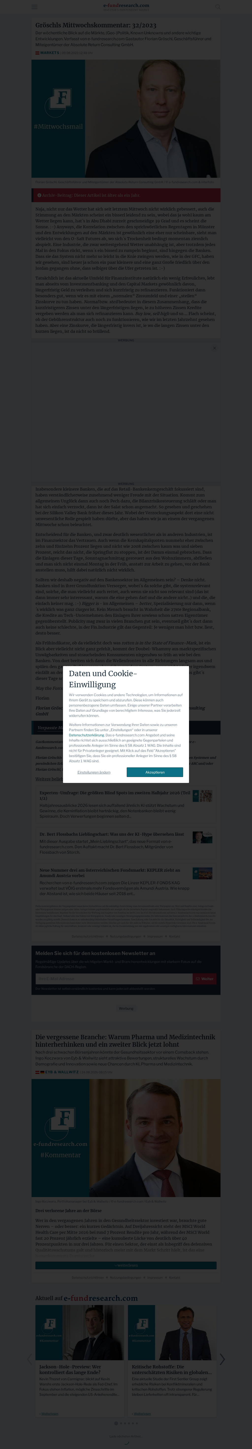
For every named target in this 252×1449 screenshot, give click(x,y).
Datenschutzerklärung (86, 735)
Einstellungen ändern (94, 772)
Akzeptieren (155, 772)
